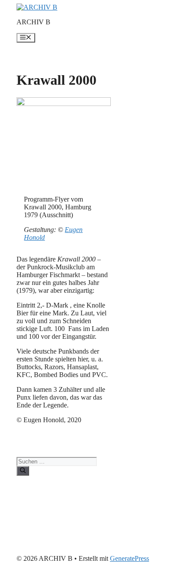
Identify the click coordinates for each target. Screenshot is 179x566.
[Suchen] (23, 471)
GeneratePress (129, 558)
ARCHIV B (33, 22)
